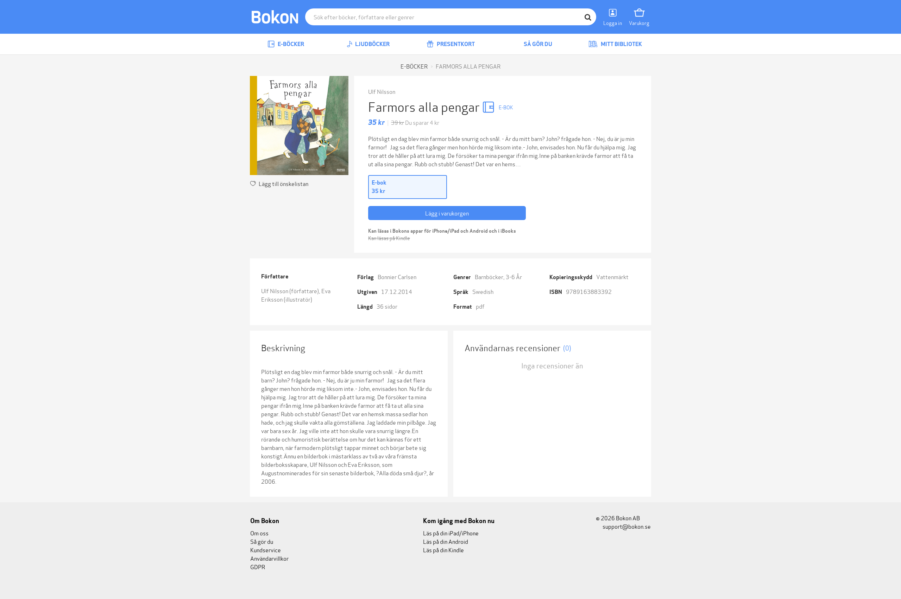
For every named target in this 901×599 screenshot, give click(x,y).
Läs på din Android (445, 541)
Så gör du (537, 44)
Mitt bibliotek (621, 44)
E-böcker (290, 44)
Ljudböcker (372, 44)
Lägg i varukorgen (447, 213)
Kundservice (265, 550)
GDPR (257, 566)
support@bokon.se (626, 526)
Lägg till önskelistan (283, 183)
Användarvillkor (269, 558)
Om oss (259, 533)
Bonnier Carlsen (397, 276)
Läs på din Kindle (443, 550)
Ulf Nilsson (381, 91)
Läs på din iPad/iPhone (451, 533)
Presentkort (455, 44)
